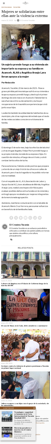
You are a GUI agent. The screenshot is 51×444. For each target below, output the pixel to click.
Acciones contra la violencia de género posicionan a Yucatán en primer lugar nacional (25, 367)
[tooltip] (11, 218)
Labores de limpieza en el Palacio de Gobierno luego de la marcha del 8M (24, 285)
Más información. (38, 423)
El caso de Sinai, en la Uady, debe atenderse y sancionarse (24, 326)
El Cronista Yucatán (27, 20)
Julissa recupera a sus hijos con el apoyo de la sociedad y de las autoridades (25, 404)
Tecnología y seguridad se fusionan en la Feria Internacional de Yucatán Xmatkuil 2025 (24, 415)
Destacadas (7, 7)
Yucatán (16, 7)
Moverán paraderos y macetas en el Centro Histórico (23, 430)
